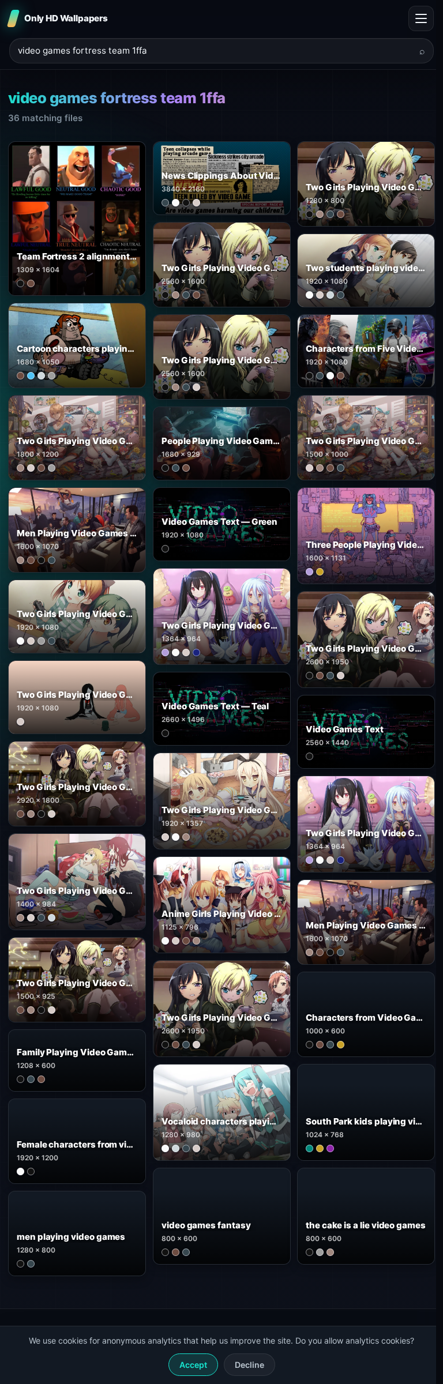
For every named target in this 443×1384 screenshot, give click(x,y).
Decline (249, 1365)
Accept (193, 1365)
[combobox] (214, 51)
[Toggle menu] (421, 18)
